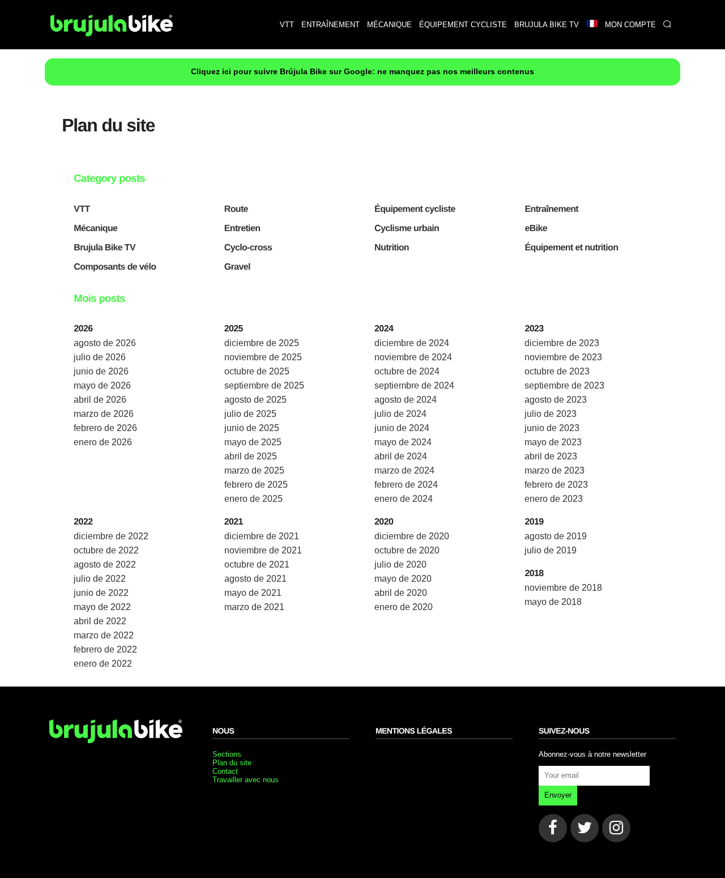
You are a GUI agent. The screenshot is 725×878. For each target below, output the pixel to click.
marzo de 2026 (104, 414)
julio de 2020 (400, 564)
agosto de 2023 (555, 399)
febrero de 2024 (406, 484)
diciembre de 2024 (411, 343)
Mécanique (389, 24)
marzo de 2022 (104, 635)
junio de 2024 (401, 428)
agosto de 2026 (105, 343)
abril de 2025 (250, 456)
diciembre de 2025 (261, 343)
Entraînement (330, 24)
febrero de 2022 (105, 649)
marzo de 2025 (254, 470)
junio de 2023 (551, 428)
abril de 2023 (550, 456)
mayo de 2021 (253, 593)
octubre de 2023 (557, 371)
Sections (226, 754)
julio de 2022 (100, 578)
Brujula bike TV (546, 24)
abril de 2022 (100, 621)
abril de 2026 (100, 399)
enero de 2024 (403, 499)
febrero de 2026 (105, 428)
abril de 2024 (400, 456)
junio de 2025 (251, 428)
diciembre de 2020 (411, 536)
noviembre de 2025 (263, 357)
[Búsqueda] (667, 24)
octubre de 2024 (407, 371)
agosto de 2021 (255, 578)
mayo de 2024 (403, 442)
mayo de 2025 (253, 442)
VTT (287, 24)
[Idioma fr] (591, 24)
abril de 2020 (400, 593)
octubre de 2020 (407, 550)
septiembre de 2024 (414, 385)
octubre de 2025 (256, 371)
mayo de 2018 (553, 602)
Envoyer (558, 795)
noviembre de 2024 (413, 357)
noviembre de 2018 (563, 588)
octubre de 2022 (106, 550)
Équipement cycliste (463, 24)
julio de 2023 (550, 414)
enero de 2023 (553, 499)
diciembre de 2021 (261, 536)
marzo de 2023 (554, 470)
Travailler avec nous (245, 779)
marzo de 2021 (254, 607)
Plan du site (231, 762)
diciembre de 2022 (111, 536)
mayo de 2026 (102, 385)
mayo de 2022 (102, 607)
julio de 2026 (100, 357)
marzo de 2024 (404, 470)
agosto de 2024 (405, 399)
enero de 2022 (103, 663)
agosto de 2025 (255, 399)
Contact (225, 771)
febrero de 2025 (256, 484)
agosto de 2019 (555, 536)
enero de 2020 (403, 607)
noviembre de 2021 (263, 550)
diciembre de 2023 (561, 343)
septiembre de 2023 (564, 385)
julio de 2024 (400, 414)
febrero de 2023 (556, 484)
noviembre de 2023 (563, 357)
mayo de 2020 (403, 578)
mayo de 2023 (553, 442)
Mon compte (630, 24)
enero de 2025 (253, 499)
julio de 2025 (250, 414)
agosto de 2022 (105, 564)
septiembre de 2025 (264, 385)
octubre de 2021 (256, 564)
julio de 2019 (550, 550)
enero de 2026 (103, 442)
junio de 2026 (101, 371)
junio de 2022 (101, 593)
